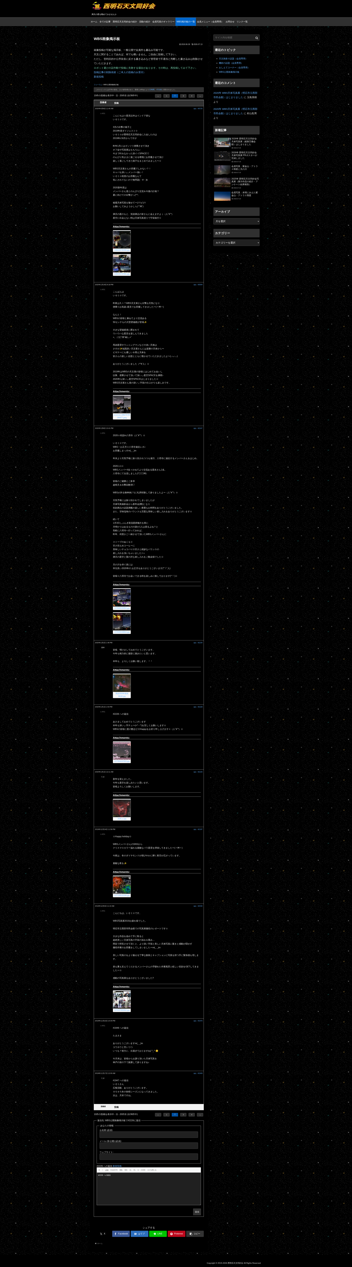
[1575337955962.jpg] (122, 1000)
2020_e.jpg (122, 819)
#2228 (200, 707)
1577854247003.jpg (122, 761)
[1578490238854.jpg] (122, 621)
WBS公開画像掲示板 (229, 72)
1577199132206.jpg (122, 895)
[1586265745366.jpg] (122, 240)
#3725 (200, 109)
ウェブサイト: (106, 1152)
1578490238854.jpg (122, 632)
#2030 (200, 906)
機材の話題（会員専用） (231, 63)
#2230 (200, 643)
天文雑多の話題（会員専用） (233, 58)
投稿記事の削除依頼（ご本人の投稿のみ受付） (120, 72)
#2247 (200, 428)
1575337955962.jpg (122, 1010)
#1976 (200, 1021)
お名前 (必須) (106, 1130)
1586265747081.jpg (122, 274)
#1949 (200, 1073)
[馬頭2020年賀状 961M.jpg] (122, 683)
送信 (197, 1212)
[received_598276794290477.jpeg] (122, 404)
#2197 (200, 829)
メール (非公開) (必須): (111, 1141)
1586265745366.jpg (122, 250)
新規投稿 (99, 76)
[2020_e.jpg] (122, 808)
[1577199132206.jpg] (122, 885)
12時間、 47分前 (155, 90)
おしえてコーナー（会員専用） (234, 67)
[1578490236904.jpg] (122, 598)
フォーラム (98, 85)
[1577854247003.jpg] (122, 751)
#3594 (200, 285)
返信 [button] (195, 108)
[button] (195, 1234)
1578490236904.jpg (122, 608)
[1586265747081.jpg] (122, 263)
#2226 (200, 772)
